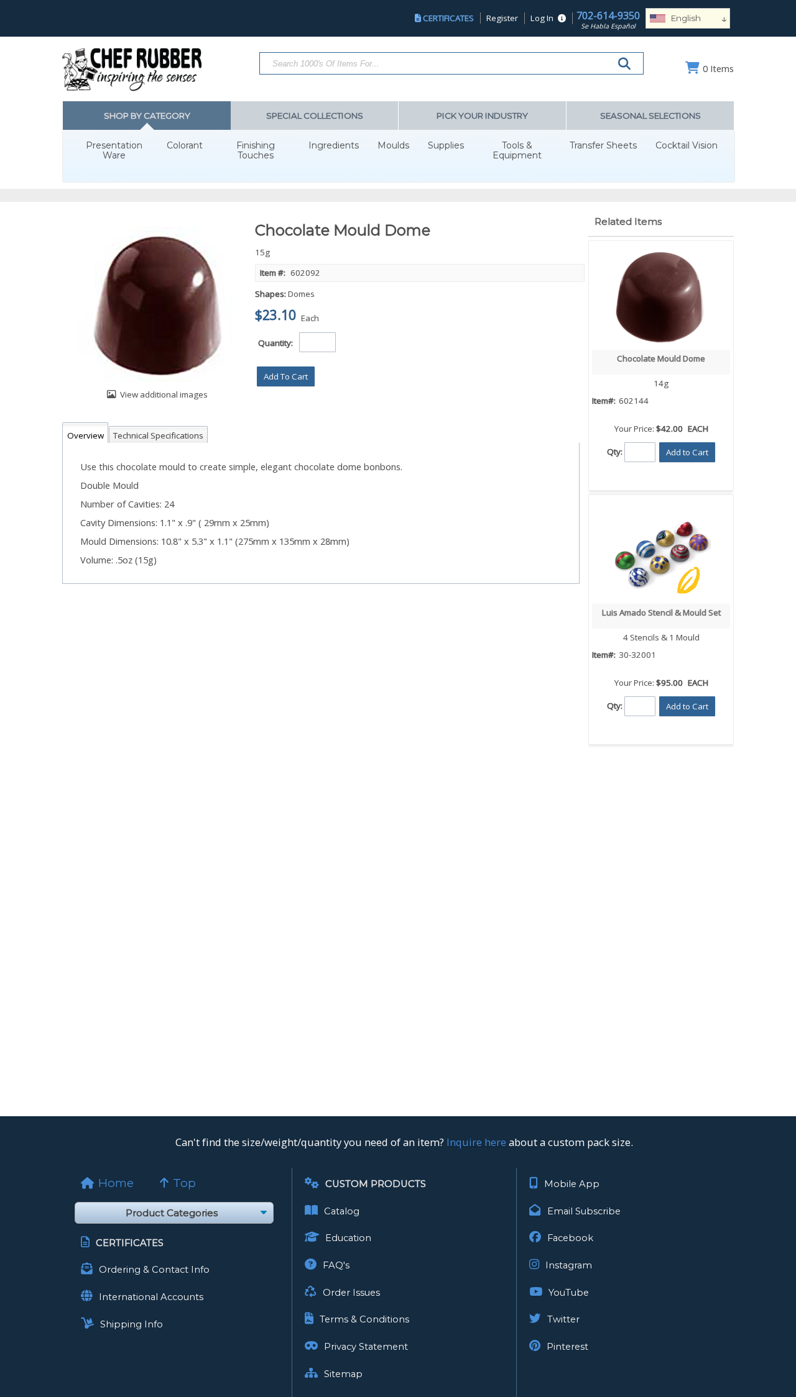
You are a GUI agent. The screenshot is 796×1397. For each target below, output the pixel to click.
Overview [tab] (85, 435)
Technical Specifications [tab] (158, 435)
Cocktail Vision (686, 145)
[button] (285, 376)
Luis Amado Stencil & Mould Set (661, 612)
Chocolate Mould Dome (661, 358)
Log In (541, 18)
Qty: (614, 451)
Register (502, 18)
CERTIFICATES (448, 18)
